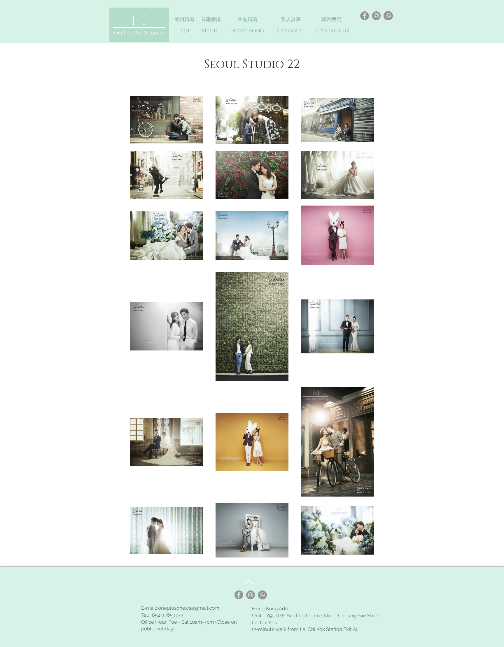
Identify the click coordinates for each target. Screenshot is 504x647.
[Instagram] (376, 15)
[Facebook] (364, 15)
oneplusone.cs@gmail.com (188, 608)
